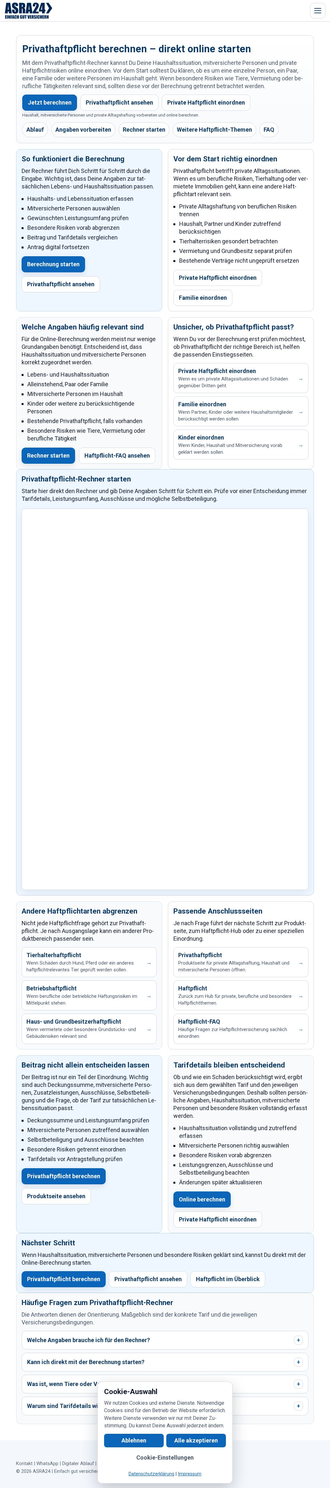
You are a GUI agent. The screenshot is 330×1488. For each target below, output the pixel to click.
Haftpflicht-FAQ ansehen (117, 455)
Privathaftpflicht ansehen (119, 102)
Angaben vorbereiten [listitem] (83, 129)
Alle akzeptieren (196, 1440)
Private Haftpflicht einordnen (206, 102)
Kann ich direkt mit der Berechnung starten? (163, 1362)
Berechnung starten (53, 264)
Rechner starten (48, 455)
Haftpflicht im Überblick (228, 1279)
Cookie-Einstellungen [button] (165, 1457)
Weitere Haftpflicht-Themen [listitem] (214, 129)
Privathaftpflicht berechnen (63, 1176)
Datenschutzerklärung (151, 1474)
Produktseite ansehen (56, 1196)
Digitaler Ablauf (78, 1463)
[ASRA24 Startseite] (29, 11)
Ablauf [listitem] (35, 129)
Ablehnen (133, 1440)
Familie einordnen (203, 297)
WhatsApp (47, 1463)
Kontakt (24, 1463)
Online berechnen (202, 1199)
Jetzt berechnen (50, 102)
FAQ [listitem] (269, 129)
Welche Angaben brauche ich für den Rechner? (163, 1340)
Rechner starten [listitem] (144, 129)
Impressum (189, 1474)
